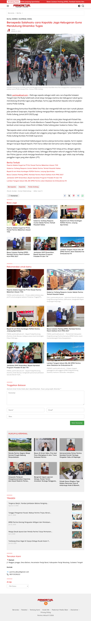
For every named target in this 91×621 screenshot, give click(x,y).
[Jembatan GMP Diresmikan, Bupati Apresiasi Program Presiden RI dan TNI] (46, 243)
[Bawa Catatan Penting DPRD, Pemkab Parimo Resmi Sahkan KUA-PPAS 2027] (19, 243)
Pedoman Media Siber (60, 610)
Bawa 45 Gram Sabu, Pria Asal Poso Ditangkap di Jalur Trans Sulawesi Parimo (45, 455)
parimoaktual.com (20, 95)
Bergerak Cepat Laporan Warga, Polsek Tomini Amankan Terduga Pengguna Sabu (45, 479)
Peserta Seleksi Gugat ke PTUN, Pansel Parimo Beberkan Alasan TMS (32, 165)
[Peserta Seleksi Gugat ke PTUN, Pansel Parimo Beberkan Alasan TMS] (19, 215)
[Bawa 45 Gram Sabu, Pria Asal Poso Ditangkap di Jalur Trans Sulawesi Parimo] (45, 444)
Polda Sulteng (33, 187)
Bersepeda (12, 187)
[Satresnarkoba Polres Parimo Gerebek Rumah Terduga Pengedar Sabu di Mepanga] (71, 444)
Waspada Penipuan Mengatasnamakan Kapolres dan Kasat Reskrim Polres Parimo (19, 479)
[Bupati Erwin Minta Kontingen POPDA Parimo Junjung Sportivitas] (72, 212)
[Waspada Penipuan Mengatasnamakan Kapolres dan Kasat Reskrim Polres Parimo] (19, 468)
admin (13, 30)
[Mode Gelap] (79, 6)
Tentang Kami (35, 610)
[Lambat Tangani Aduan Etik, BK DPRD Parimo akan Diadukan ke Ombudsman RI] (72, 242)
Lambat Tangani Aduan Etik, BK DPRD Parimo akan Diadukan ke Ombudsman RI (37, 181)
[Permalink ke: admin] (8, 30)
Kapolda (22, 187)
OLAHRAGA (22, 19)
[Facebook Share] (64, 195)
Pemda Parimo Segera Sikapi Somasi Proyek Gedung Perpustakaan (19, 455)
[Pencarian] (83, 6)
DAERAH (15, 19)
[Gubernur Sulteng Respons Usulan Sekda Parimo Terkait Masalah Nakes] (46, 212)
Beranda (15, 610)
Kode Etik (45, 610)
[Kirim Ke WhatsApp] (82, 195)
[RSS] (46, 603)
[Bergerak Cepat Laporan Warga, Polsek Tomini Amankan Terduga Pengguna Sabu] (45, 468)
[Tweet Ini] (69, 195)
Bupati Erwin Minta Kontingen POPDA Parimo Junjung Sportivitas (31, 171)
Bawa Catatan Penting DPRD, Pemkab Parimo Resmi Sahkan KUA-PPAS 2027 (60, 2)
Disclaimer (74, 610)
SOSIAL (29, 19)
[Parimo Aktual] (21, 5)
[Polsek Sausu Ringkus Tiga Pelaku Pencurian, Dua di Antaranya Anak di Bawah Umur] (71, 470)
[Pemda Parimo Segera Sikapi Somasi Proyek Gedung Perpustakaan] (19, 444)
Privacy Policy (46, 612)
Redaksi (24, 610)
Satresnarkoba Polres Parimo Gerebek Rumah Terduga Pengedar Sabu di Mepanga (71, 455)
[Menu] (8, 6)
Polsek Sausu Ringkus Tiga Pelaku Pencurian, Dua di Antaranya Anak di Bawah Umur (69, 483)
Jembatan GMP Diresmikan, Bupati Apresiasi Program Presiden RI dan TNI (34, 178)
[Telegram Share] (78, 195)
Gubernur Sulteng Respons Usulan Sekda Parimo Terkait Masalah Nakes (34, 168)
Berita (9, 19)
